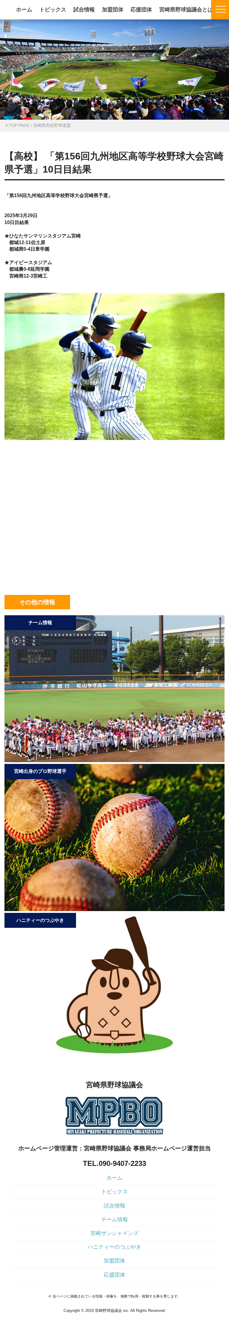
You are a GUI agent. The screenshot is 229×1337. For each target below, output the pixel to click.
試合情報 (84, 10)
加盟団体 (112, 10)
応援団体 (141, 10)
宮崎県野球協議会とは (186, 10)
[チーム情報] (114, 760)
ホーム (24, 10)
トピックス (52, 10)
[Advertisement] (114, 479)
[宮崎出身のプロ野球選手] (114, 909)
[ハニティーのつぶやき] (114, 1058)
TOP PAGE (19, 125)
